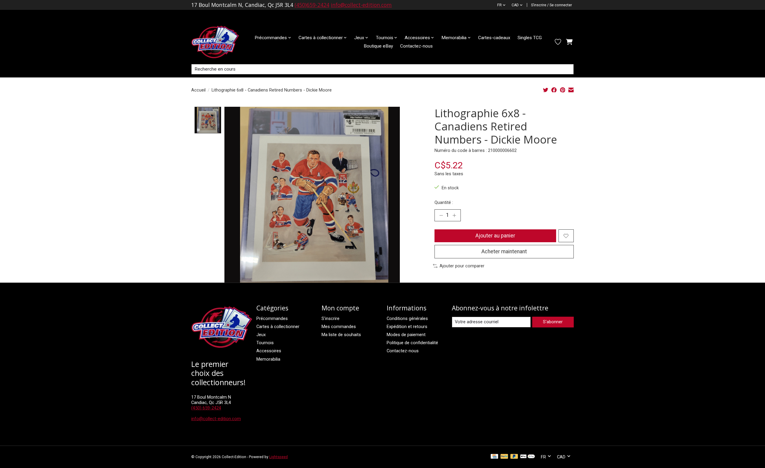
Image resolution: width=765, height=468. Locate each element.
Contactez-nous (416, 46)
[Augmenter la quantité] (454, 215)
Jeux (261, 334)
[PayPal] (504, 457)
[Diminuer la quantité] (441, 215)
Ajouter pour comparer (462, 266)
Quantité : (443, 202)
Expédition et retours (407, 326)
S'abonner (553, 321)
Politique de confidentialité (412, 342)
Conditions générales (407, 318)
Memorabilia (268, 359)
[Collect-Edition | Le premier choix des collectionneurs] (220, 42)
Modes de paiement (406, 334)
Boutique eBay (378, 46)
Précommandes (272, 318)
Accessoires (268, 350)
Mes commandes (339, 326)
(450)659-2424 (312, 4)
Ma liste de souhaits (341, 334)
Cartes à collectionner (277, 326)
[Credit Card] (494, 457)
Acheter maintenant (504, 251)
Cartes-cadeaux (494, 37)
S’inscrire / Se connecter (551, 5)
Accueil (198, 90)
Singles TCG (530, 37)
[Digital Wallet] (527, 457)
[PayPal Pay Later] (514, 457)
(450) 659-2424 (206, 408)
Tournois (265, 342)
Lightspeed (278, 457)
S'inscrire (330, 318)
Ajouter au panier (495, 236)
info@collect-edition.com (361, 4)
